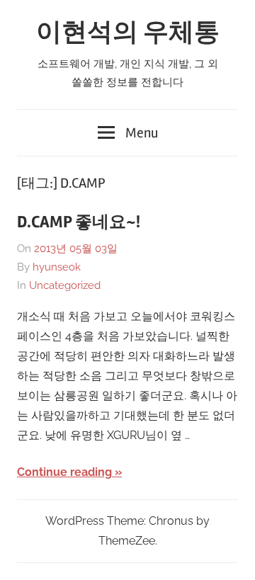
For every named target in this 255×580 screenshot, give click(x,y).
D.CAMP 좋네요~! (78, 222)
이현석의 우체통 (128, 32)
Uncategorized (65, 285)
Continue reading (64, 472)
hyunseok (57, 267)
